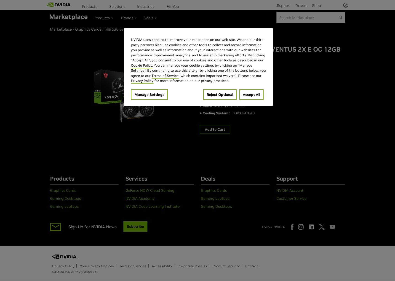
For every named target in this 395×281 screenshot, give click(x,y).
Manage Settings (149, 94)
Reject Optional (220, 94)
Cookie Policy (141, 65)
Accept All (251, 94)
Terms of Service (165, 76)
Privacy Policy (142, 81)
